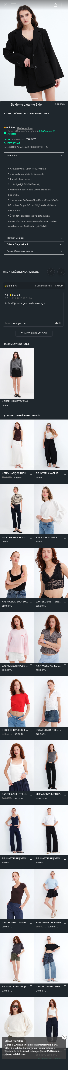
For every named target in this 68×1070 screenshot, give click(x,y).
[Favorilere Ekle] (62, 5)
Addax (19, 1045)
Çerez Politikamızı (50, 1051)
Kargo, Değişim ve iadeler (20, 251)
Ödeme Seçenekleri (17, 244)
